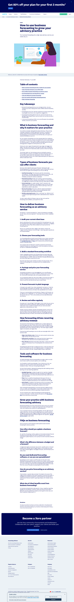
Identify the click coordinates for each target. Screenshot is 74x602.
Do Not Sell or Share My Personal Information (17, 599)
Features (15, 14)
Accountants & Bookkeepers (35, 14)
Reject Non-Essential (53, 596)
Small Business (23, 14)
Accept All (53, 599)
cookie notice (30, 597)
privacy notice (36, 597)
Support (44, 14)
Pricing (10, 14)
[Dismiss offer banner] (71, 2)
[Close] (65, 594)
